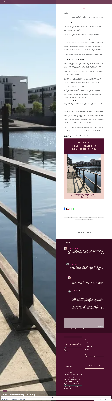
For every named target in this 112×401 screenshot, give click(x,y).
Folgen (66, 350)
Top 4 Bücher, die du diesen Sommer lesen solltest (72, 379)
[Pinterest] (89, 349)
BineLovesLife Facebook (69, 355)
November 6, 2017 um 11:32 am (73, 248)
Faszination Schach (67, 370)
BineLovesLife (6, 2)
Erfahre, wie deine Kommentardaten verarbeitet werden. (91, 328)
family (86, 217)
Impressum (87, 342)
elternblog (72, 217)
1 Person (72, 259)
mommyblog (90, 219)
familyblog (89, 217)
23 (86, 365)
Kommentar (101, 326)
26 (94, 365)
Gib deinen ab (101, 242)
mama (102, 217)
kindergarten (95, 217)
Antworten (102, 247)
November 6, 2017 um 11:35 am (74, 264)
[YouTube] (87, 349)
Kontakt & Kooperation (88, 337)
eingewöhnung (67, 217)
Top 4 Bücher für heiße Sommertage (70, 372)
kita (98, 217)
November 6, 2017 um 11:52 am (76, 291)
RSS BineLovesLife (68, 366)
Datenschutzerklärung (88, 339)
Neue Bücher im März (67, 388)
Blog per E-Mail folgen (69, 340)
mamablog (77, 219)
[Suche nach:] (73, 336)
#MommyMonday (67, 136)
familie (77, 217)
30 (86, 367)
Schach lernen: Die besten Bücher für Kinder (71, 381)
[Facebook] (85, 349)
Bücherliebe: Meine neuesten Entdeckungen (71, 386)
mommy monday (83, 219)
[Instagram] (90, 349)
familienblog (81, 217)
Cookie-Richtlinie (23, 399)
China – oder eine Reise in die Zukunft (70, 377)
